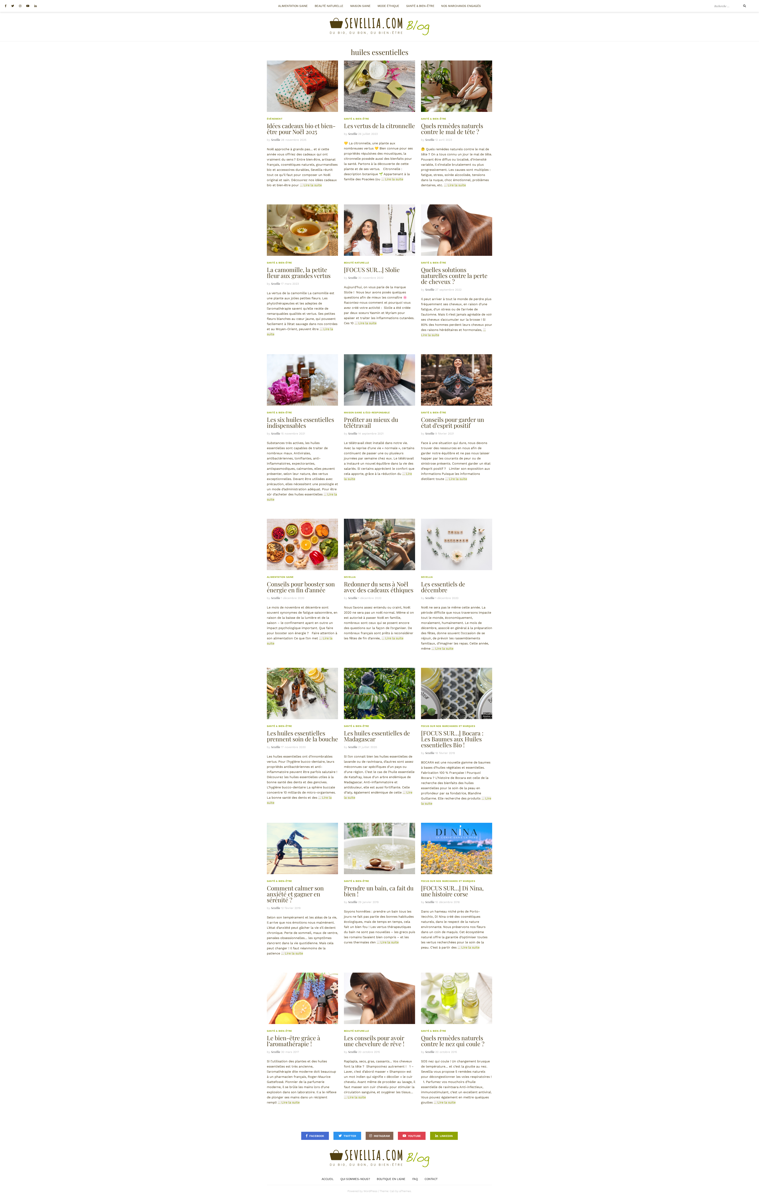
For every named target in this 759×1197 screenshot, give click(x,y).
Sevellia (275, 140)
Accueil (328, 1179)
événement (274, 118)
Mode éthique (388, 6)
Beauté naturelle (329, 6)
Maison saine (360, 6)
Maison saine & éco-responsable (367, 412)
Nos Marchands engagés (461, 6)
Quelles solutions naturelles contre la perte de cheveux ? (454, 275)
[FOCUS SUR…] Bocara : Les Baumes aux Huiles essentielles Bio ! (452, 739)
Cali (392, 1191)
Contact (431, 1179)
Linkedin (446, 1135)
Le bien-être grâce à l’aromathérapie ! (293, 1041)
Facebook (316, 1135)
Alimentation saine (293, 6)
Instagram (382, 1135)
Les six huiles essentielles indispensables (300, 422)
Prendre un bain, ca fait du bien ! (378, 891)
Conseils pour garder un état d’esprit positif (452, 422)
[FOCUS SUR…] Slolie (372, 270)
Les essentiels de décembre (443, 587)
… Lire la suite (311, 185)
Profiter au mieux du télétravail (371, 422)
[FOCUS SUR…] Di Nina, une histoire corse (452, 891)
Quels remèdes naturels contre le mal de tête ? (452, 129)
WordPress (370, 1191)
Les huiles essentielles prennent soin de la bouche (302, 736)
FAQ (415, 1179)
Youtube (414, 1135)
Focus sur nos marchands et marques (448, 726)
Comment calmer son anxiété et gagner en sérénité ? (295, 894)
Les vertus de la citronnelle (379, 126)
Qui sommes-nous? (355, 1179)
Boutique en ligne (391, 1179)
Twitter (350, 1135)
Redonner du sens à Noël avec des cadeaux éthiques (378, 587)
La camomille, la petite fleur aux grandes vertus (298, 273)
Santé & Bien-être (420, 6)
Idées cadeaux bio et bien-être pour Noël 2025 (301, 129)
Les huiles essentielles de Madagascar (377, 736)
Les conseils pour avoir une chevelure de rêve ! (374, 1041)
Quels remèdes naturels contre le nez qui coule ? (452, 1041)
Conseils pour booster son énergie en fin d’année (301, 587)
